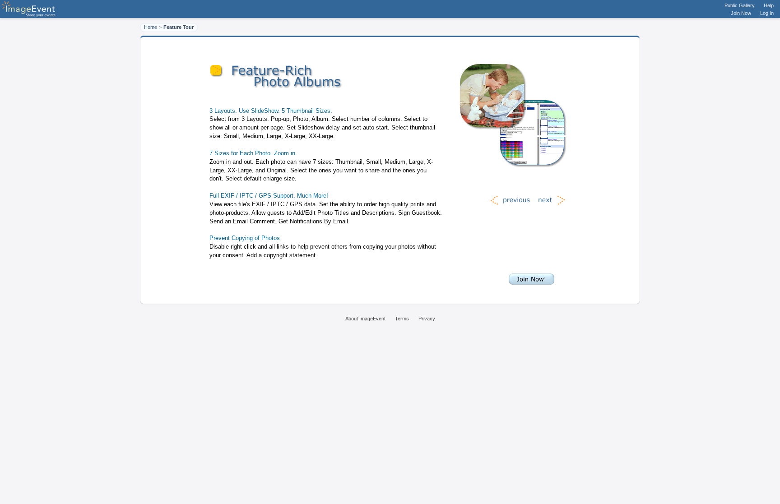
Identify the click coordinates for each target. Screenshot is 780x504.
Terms (402, 318)
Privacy (426, 318)
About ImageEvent (365, 318)
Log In (767, 13)
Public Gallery (739, 5)
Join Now (741, 13)
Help (769, 5)
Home (150, 27)
